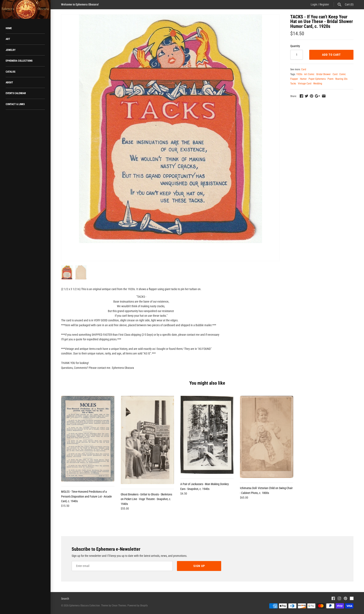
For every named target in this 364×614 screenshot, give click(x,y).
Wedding (317, 83)
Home (9, 28)
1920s (299, 74)
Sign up (199, 566)
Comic (342, 74)
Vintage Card (304, 83)
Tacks (293, 83)
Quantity (295, 46)
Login (314, 4)
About (9, 82)
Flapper (294, 78)
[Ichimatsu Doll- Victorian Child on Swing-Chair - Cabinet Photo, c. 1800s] (266, 437)
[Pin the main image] (311, 96)
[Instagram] (339, 599)
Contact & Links (15, 104)
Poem (330, 78)
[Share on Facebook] (301, 96)
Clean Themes (119, 605)
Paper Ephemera (317, 78)
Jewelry (11, 50)
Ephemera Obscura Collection (84, 605)
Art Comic (309, 74)
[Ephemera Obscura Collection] (25, 9)
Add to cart (331, 54)
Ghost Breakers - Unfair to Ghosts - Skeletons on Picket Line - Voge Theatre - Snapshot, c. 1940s (146, 499)
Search (65, 598)
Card (303, 69)
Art (8, 39)
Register (324, 4)
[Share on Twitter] (306, 96)
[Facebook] (333, 599)
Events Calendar (16, 93)
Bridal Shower (323, 74)
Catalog (10, 71)
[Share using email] (324, 96)
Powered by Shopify (137, 605)
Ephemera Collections (19, 60)
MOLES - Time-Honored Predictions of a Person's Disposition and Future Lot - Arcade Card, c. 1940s (86, 496)
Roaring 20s (341, 78)
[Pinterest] (345, 599)
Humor (303, 78)
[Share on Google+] (317, 96)
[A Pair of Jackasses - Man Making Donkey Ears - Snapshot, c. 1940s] (207, 435)
